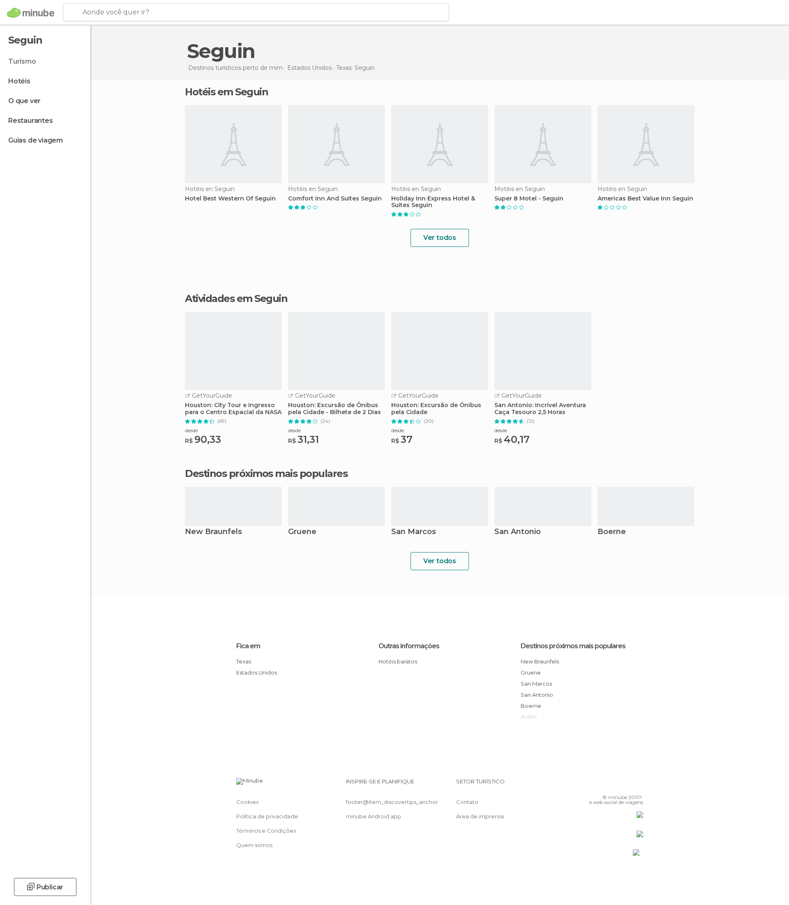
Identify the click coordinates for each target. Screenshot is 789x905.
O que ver (24, 101)
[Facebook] (596, 784)
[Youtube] (637, 784)
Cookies (247, 802)
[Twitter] (610, 784)
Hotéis (19, 81)
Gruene (302, 532)
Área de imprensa (480, 816)
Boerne (612, 532)
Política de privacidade (267, 816)
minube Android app (373, 816)
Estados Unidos (256, 672)
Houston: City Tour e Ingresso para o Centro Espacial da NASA (233, 409)
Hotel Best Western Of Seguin (230, 198)
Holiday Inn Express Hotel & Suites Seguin (433, 202)
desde (191, 430)
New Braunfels (213, 532)
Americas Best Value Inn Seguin (645, 198)
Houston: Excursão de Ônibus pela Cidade (436, 409)
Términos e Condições (266, 830)
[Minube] (30, 12)
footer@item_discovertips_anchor (392, 802)
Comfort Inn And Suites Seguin (335, 198)
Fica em (248, 646)
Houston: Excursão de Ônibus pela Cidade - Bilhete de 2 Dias (334, 409)
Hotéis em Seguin (226, 92)
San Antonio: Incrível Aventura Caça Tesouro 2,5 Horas (540, 409)
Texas (243, 661)
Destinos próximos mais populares (266, 474)
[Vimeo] (623, 784)
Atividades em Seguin (236, 299)
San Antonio (517, 532)
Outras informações (408, 646)
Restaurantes (30, 120)
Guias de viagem (35, 140)
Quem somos (254, 845)
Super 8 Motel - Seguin (528, 198)
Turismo (22, 61)
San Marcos (413, 532)
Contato (467, 802)
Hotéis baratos (397, 661)
